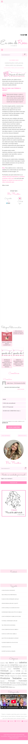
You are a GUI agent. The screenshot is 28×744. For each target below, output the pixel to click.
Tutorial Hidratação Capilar (9, 620)
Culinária (5, 666)
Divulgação (16, 666)
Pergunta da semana (17, 67)
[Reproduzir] (2, 707)
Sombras (20, 684)
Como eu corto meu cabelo (9, 633)
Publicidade (23, 681)
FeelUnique (24, 668)
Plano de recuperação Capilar (10, 599)
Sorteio (24, 684)
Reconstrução (4, 683)
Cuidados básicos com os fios (10, 642)
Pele (2, 676)
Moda (13, 673)
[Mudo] (22, 707)
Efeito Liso (22, 666)
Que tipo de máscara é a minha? (10, 638)
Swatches (4, 687)
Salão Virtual (10, 383)
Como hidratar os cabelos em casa (11, 616)
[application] (13, 701)
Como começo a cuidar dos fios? (10, 607)
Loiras (18, 671)
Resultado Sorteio (15, 683)
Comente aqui (20, 202)
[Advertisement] (14, 18)
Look (22, 671)
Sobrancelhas (14, 684)
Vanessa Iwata (10, 734)
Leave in (12, 671)
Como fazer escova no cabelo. (10, 629)
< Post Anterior (5, 435)
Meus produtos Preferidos (9, 594)
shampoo (9, 684)
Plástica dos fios (6, 646)
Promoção (11, 681)
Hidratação (4, 671)
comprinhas (14, 665)
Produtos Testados (10, 678)
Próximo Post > (22, 435)
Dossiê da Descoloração (8, 651)
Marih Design (21, 734)
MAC (26, 671)
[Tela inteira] (25, 707)
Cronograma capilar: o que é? (10, 603)
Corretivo (20, 665)
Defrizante (9, 666)
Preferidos (24, 675)
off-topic (24, 673)
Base (7, 662)
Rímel (4, 684)
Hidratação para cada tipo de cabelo (12, 612)
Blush (16, 662)
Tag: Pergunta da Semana (8, 625)
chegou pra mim (5, 665)
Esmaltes (17, 669)
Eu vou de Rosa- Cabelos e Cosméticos (8, 736)
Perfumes (7, 675)
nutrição (17, 673)
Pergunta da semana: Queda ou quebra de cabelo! (18, 332)
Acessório (2, 662)
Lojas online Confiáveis (8, 590)
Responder (20, 389)
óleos (14, 687)
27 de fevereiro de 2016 (19, 383)
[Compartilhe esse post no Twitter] (8, 203)
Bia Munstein (14, 193)
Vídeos (10, 687)
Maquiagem (5, 673)
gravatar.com (5, 422)
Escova (9, 668)
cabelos (23, 662)
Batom (11, 663)
